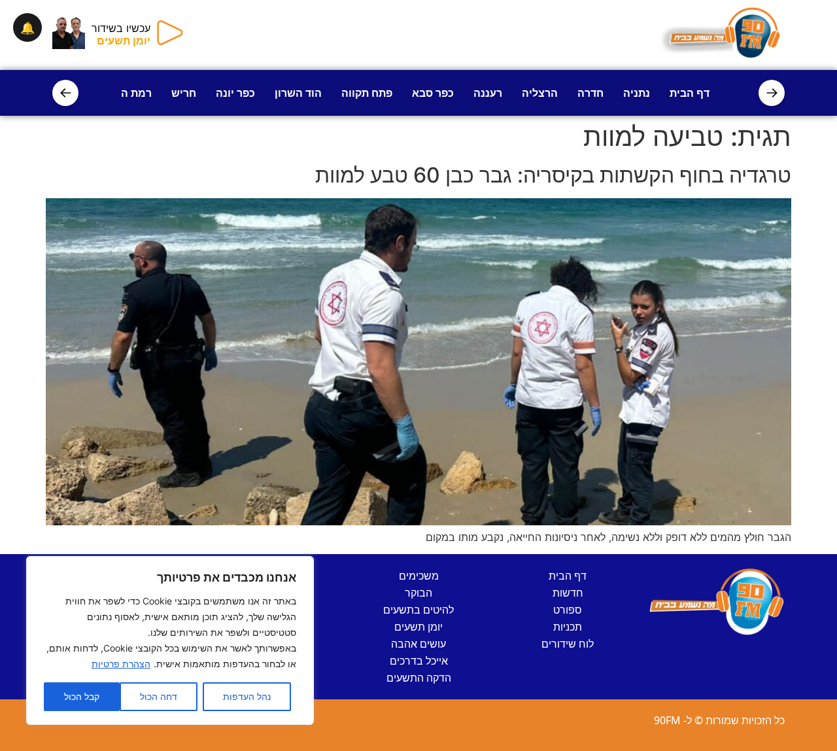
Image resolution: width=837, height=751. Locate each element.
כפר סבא (433, 93)
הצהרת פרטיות (121, 663)
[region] (170, 640)
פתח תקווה (366, 93)
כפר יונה (235, 93)
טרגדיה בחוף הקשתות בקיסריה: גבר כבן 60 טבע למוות (553, 175)
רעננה (487, 93)
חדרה (590, 93)
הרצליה (540, 93)
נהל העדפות (247, 696)
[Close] (300, 567)
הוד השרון (298, 93)
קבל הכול (81, 696)
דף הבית (689, 93)
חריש (183, 93)
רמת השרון (126, 93)
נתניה (636, 93)
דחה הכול (158, 696)
